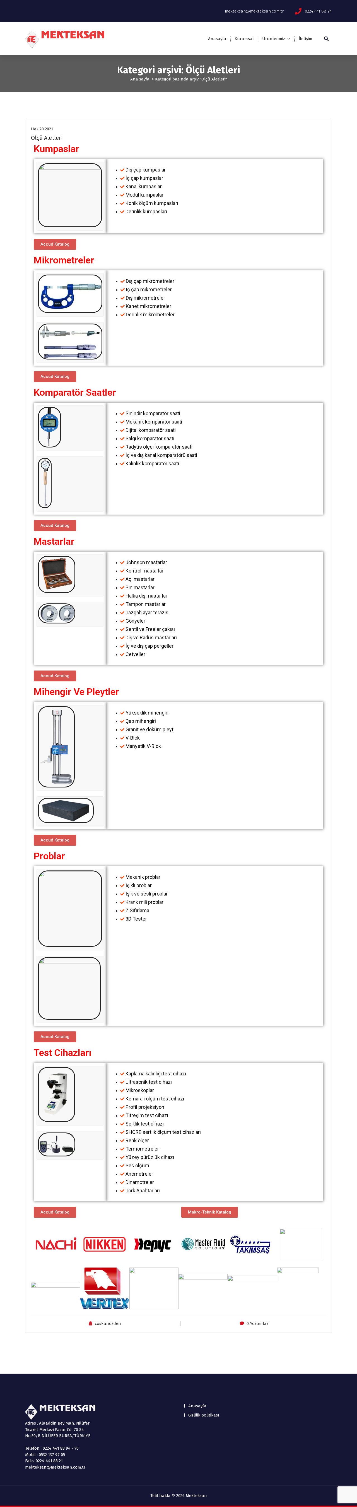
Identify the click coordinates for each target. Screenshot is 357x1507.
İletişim (305, 38)
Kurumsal (244, 38)
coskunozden (108, 1323)
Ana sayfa (139, 79)
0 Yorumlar (257, 1323)
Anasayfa (217, 38)
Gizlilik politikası (203, 1415)
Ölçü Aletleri (47, 137)
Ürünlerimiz (273, 38)
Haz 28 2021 (42, 128)
